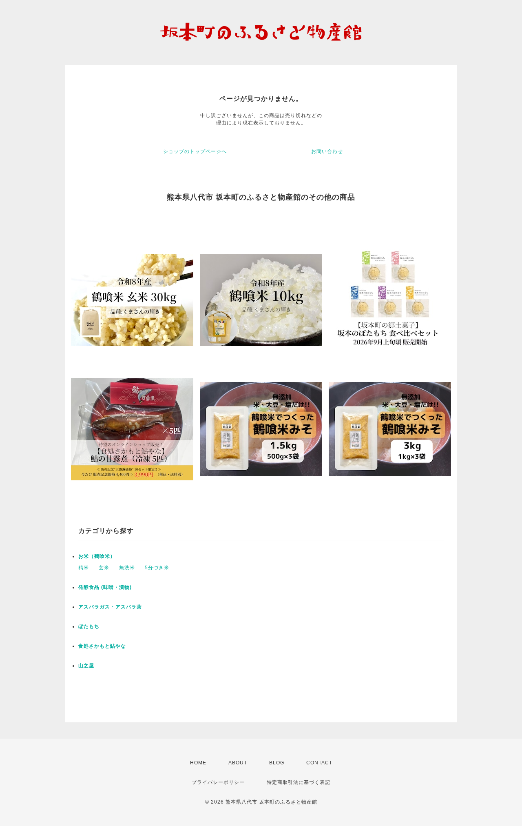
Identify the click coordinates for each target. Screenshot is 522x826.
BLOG (276, 763)
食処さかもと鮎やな (102, 646)
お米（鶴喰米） (96, 556)
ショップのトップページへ (195, 151)
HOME (198, 763)
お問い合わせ (327, 151)
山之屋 (86, 665)
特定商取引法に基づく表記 (298, 782)
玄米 (104, 568)
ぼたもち (89, 626)
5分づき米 (157, 568)
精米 (83, 568)
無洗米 (127, 568)
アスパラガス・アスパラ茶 (110, 607)
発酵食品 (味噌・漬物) (105, 587)
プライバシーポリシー (218, 782)
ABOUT (237, 763)
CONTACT (319, 763)
